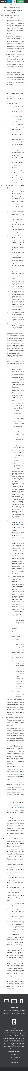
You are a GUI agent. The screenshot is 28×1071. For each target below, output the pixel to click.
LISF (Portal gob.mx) (14, 1059)
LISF (14, 1)
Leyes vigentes (14, 1062)
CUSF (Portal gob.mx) (15, 1057)
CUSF (9, 1)
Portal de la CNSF (15, 1054)
